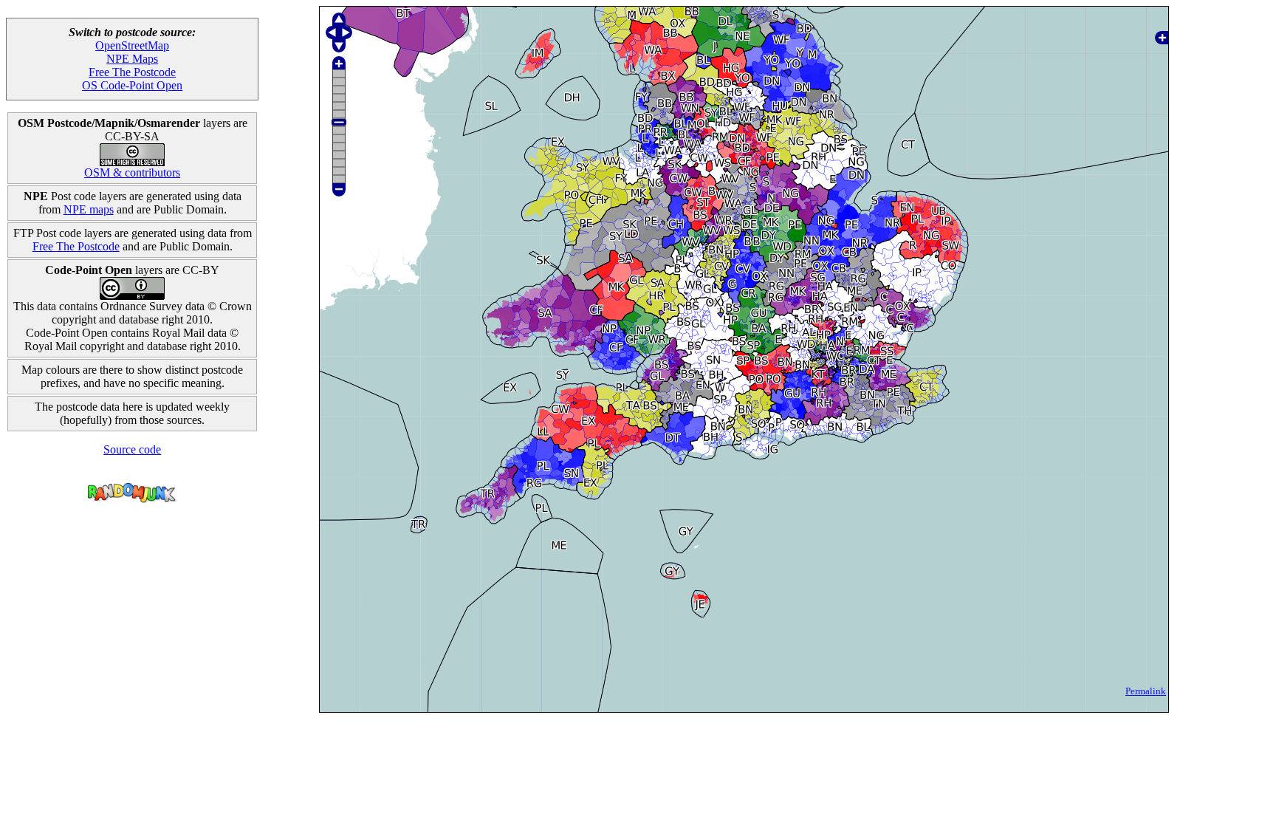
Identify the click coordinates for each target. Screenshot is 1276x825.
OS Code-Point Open (132, 85)
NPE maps (89, 209)
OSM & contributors (132, 172)
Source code (132, 449)
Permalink (1145, 690)
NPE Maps (132, 58)
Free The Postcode (132, 72)
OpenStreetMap (132, 45)
